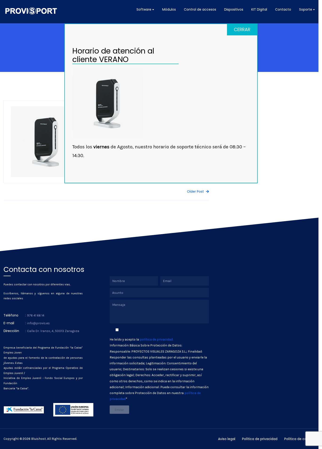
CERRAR (242, 29)
